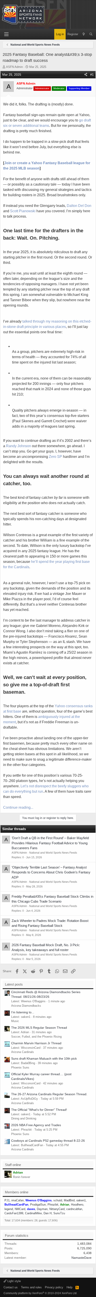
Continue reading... (18, 807)
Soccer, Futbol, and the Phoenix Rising (36, 1036)
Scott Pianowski (22, 211)
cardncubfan (74, 1209)
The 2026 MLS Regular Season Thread (39, 1027)
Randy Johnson (18, 446)
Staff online (13, 1165)
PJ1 (7, 1200)
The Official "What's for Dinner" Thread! (39, 1109)
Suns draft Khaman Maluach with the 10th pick (44, 1058)
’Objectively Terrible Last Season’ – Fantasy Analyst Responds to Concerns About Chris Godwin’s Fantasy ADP (51, 872)
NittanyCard (57, 1209)
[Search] (91, 34)
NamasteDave (81, 1257)
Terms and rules (31, 1287)
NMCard (20, 1209)
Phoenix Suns (20, 1067)
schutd (57, 1200)
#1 (92, 74)
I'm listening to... (22, 1012)
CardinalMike (33, 1213)
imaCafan (17, 1200)
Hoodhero (77, 1204)
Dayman (42, 1209)
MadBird (69, 1200)
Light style (13, 1281)
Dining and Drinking (23, 1118)
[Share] (86, 75)
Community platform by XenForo (40, 1293)
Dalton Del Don (79, 206)
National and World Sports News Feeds (53, 852)
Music (15, 1021)
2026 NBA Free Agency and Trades (36, 1125)
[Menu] (6, 34)
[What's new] (83, 34)
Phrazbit (53, 1204)
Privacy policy (54, 1287)
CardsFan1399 (13, 1213)
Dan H (48, 1213)
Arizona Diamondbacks (26, 1005)
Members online (16, 1192)
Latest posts (14, 984)
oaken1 (81, 1200)
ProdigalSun (38, 1204)
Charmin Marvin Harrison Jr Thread (36, 1043)
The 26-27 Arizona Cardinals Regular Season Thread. (49, 1094)
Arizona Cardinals (22, 1052)
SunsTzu (59, 1213)
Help (69, 1287)
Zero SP (55, 457)
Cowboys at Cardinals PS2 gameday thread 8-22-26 (48, 1140)
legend (8, 1209)
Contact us (11, 1287)
